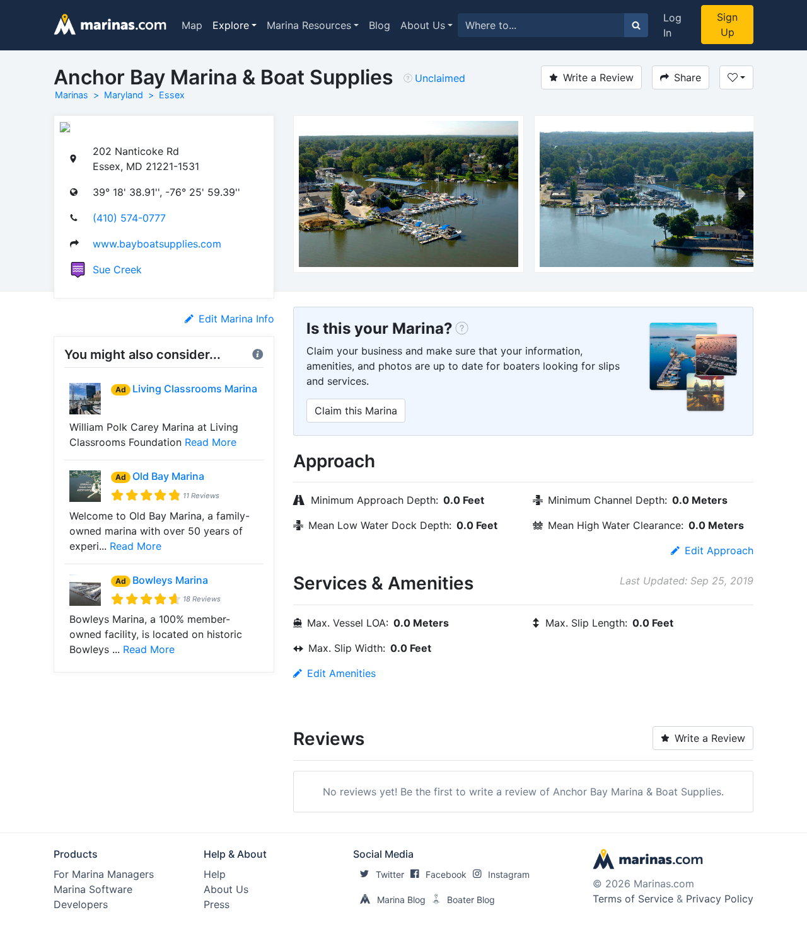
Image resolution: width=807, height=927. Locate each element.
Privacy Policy (719, 898)
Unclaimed (440, 78)
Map (192, 25)
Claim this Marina (356, 410)
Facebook (446, 874)
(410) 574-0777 (129, 218)
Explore (230, 25)
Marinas (71, 94)
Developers (81, 904)
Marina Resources (309, 25)
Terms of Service (633, 898)
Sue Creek (117, 269)
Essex (172, 94)
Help (215, 874)
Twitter (390, 874)
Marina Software (93, 889)
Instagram (509, 874)
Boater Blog (471, 899)
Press (216, 904)
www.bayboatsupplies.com (157, 243)
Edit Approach (719, 550)
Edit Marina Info (236, 318)
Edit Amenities (341, 673)
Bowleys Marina (170, 580)
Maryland (123, 94)
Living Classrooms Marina (194, 388)
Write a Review (598, 77)
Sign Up (727, 24)
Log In (672, 25)
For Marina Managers (104, 874)
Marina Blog (401, 899)
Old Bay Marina (168, 476)
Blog (379, 25)
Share (687, 77)
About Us (422, 25)
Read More (210, 442)
